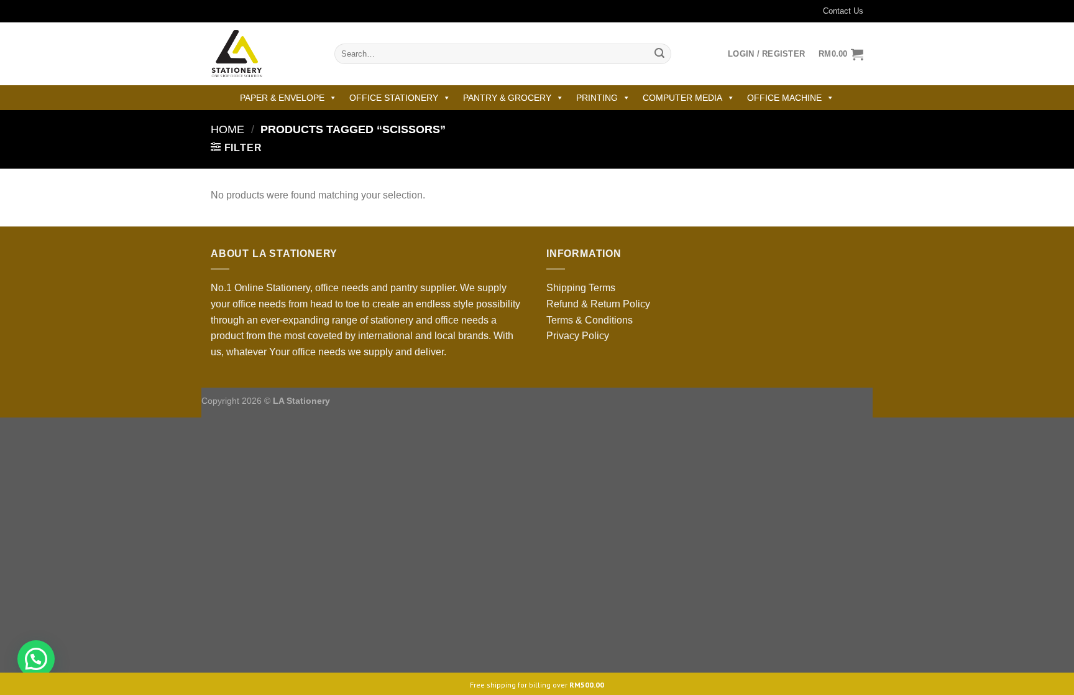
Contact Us (843, 11)
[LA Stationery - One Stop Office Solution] (263, 53)
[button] (36, 659)
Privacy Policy (577, 335)
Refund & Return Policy (598, 304)
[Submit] (659, 54)
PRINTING (597, 98)
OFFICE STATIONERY (393, 98)
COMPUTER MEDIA (682, 98)
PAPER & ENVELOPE (282, 98)
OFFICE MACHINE (784, 98)
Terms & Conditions (589, 320)
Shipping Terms (580, 287)
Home (227, 129)
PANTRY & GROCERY (507, 98)
